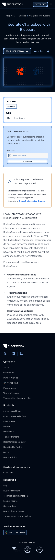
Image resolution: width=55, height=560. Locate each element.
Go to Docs (8, 472)
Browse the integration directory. (32, 201)
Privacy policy (9, 388)
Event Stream (9, 421)
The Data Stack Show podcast (17, 516)
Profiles (6, 426)
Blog (5, 485)
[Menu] (51, 4)
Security (7, 452)
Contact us (8, 372)
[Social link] (5, 354)
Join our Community (17, 532)
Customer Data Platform (14, 416)
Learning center (10, 501)
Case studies (9, 506)
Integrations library (12, 411)
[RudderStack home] (12, 4)
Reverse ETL (8, 431)
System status (10, 457)
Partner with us (10, 377)
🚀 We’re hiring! (10, 382)
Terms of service (11, 393)
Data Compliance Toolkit (14, 442)
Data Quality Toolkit (12, 447)
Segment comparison (13, 511)
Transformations (11, 436)
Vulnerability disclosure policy (17, 398)
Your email (11, 150)
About (6, 367)
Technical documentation (15, 495)
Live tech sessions (11, 490)
